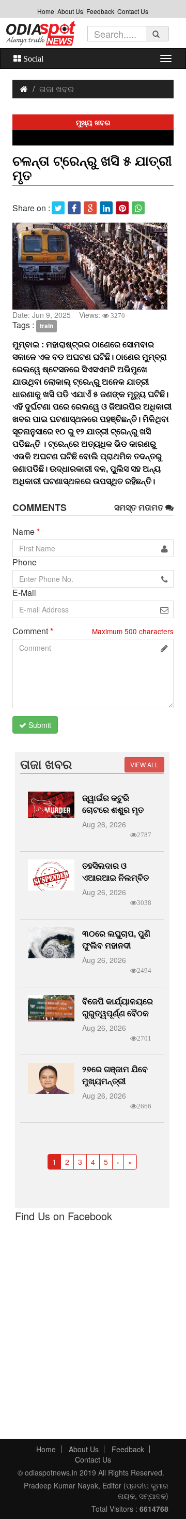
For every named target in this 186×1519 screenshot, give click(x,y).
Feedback (100, 11)
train (46, 325)
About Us (70, 11)
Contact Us (132, 11)
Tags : (23, 325)
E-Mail (24, 593)
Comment (32, 631)
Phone (24, 562)
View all (144, 764)
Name (26, 532)
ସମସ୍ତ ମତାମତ (139, 507)
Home (45, 11)
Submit (38, 725)
